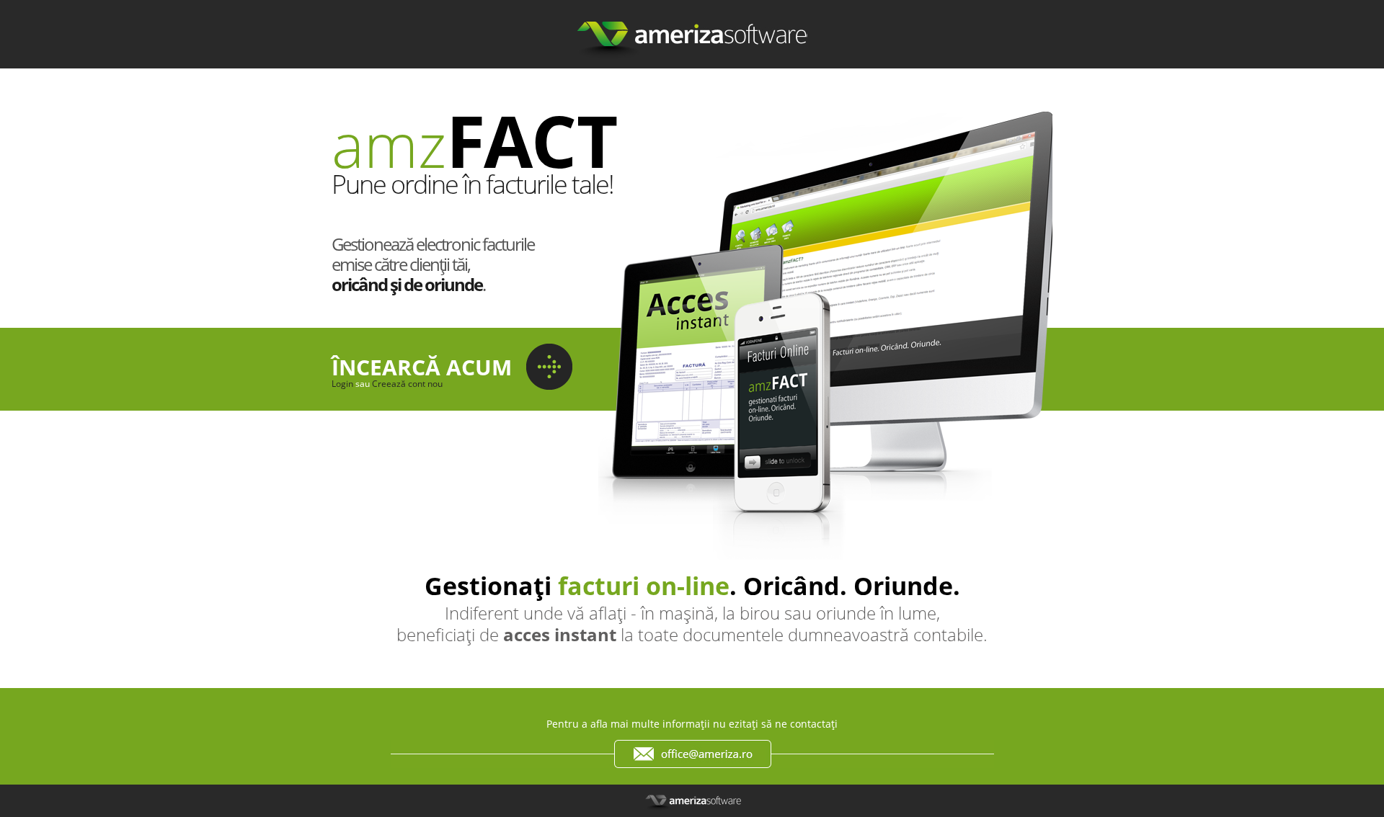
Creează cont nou (407, 384)
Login (342, 384)
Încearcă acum (422, 367)
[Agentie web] (692, 78)
